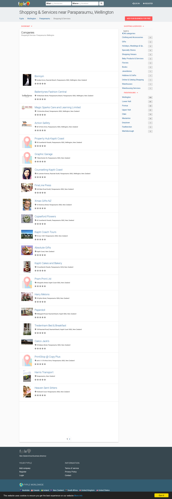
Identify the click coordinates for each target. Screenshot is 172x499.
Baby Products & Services (132, 58)
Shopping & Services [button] (133, 26)
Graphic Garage (44, 154)
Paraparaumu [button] (130, 93)
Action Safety (42, 122)
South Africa (72, 490)
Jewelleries (127, 71)
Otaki (124, 114)
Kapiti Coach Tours (45, 232)
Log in (137, 3)
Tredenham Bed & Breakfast (50, 325)
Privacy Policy (71, 472)
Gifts (124, 42)
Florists (125, 63)
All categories (129, 33)
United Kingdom (88, 490)
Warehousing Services (131, 88)
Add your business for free (138, 18)
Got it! (161, 495)
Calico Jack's (42, 341)
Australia (25, 490)
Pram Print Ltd (43, 278)
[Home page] (24, 3)
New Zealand (58, 490)
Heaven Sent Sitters (46, 387)
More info (78, 495)
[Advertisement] (63, 54)
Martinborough (128, 131)
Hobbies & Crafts (129, 75)
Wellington (126, 97)
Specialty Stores (129, 50)
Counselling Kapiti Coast (49, 169)
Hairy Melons (42, 294)
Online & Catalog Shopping (133, 80)
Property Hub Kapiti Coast (49, 138)
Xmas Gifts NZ (43, 200)
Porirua (125, 106)
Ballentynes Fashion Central (51, 91)
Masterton (126, 118)
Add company (24, 468)
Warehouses (127, 84)
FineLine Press (43, 185)
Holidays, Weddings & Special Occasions (133, 46)
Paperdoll (40, 309)
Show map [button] (25, 26)
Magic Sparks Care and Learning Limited (58, 107)
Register (149, 3)
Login (21, 475)
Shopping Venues (129, 54)
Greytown (126, 122)
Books (124, 67)
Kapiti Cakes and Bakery (48, 263)
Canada (36, 490)
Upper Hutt (126, 110)
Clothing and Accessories (132, 37)
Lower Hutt (126, 101)
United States (104, 490)
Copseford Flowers (45, 216)
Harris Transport (44, 372)
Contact (68, 475)
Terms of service (72, 468)
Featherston (127, 127)
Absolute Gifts (43, 247)
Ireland (46, 490)
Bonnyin (39, 76)
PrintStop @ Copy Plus (47, 356)
